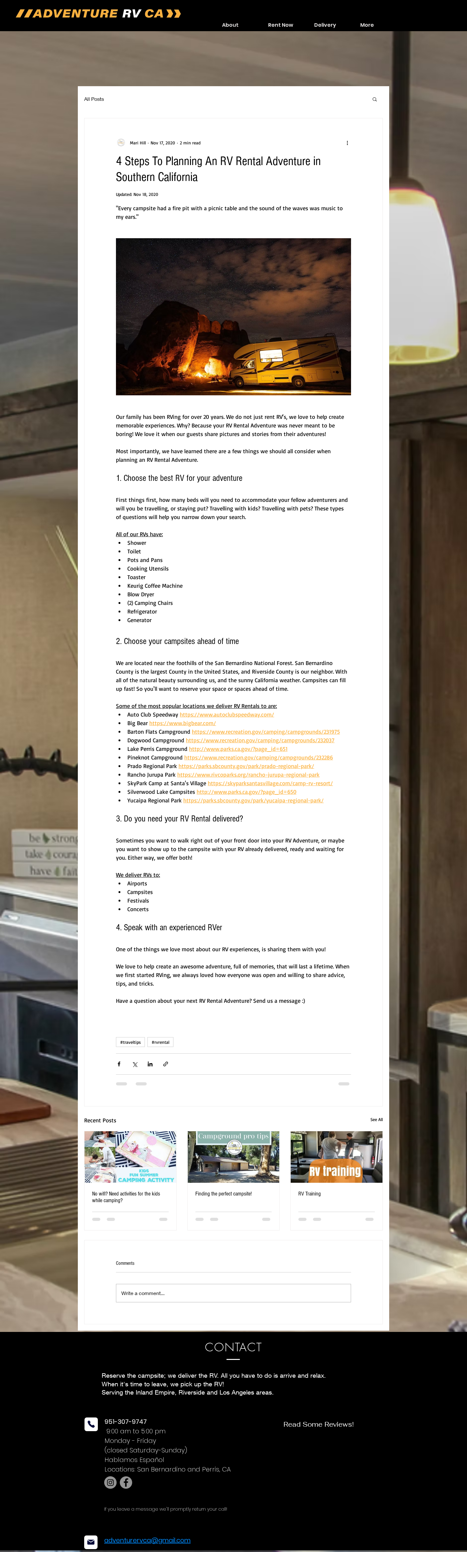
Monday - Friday (130, 1445)
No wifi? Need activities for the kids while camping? (126, 1197)
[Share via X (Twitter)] (135, 1064)
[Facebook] (126, 1487)
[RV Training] (336, 1157)
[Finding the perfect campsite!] (234, 1157)
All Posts (94, 99)
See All (376, 1119)
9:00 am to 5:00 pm (135, 1436)
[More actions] (347, 142)
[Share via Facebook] (119, 1064)
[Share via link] (166, 1064)
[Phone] (91, 1429)
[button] (375, 98)
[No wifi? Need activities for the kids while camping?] (130, 1157)
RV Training (309, 1193)
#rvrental (160, 1042)
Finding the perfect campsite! (223, 1193)
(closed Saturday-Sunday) (146, 1455)
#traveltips (130, 1042)
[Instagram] (110, 1487)
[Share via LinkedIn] (150, 1064)
